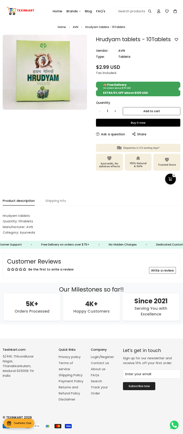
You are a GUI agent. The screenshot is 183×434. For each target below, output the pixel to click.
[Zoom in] (84, 42)
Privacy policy (70, 357)
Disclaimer (67, 399)
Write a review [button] (162, 270)
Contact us (100, 363)
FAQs (95, 375)
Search (96, 381)
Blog (88, 11)
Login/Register (102, 357)
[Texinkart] (21, 11)
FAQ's (100, 11)
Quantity (103, 103)
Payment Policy (71, 381)
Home (57, 11)
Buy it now (138, 123)
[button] (175, 11)
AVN (75, 27)
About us (98, 369)
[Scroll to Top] (176, 414)
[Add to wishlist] (176, 40)
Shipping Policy (71, 375)
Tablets (124, 56)
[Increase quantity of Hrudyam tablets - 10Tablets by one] (115, 111)
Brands (72, 11)
